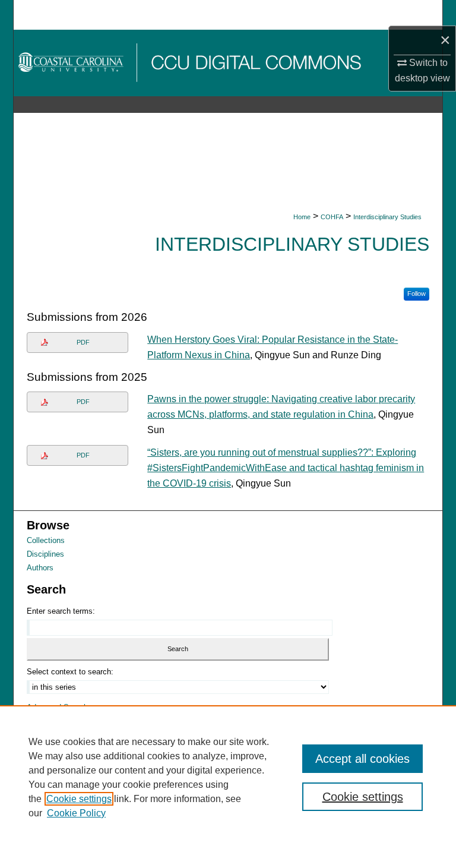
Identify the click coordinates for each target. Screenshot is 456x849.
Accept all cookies (362, 758)
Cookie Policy (76, 813)
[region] (228, 777)
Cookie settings (79, 799)
